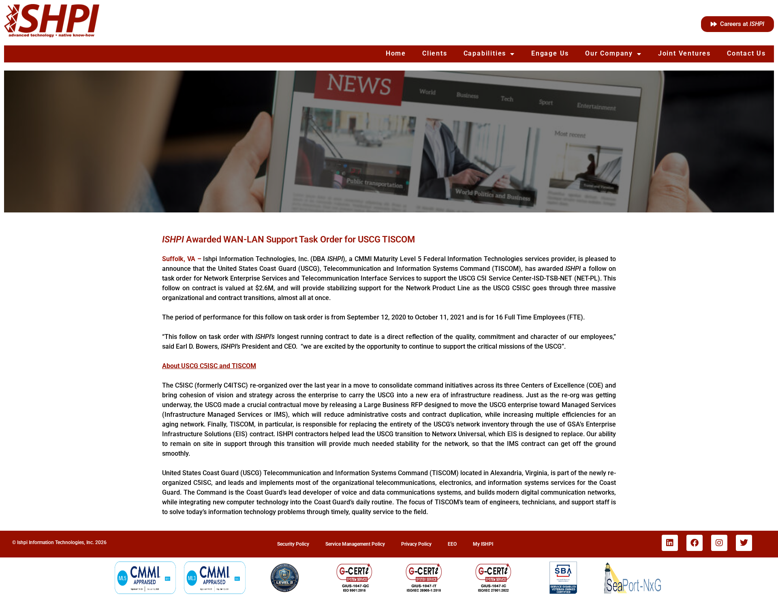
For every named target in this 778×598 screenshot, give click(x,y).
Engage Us (550, 53)
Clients (434, 53)
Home (396, 53)
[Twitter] (744, 543)
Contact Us (746, 53)
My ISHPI (483, 544)
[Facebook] (694, 543)
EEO (452, 544)
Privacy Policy (416, 544)
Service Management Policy (355, 544)
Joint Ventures (684, 53)
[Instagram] (719, 543)
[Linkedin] (670, 543)
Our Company (609, 53)
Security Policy (293, 544)
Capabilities (485, 53)
